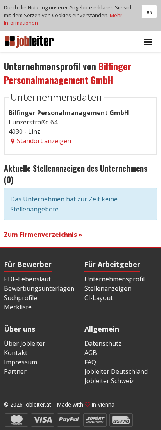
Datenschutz (103, 343)
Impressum (20, 362)
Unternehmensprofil (114, 279)
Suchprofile (20, 297)
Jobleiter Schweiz (109, 381)
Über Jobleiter (24, 343)
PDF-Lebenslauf (27, 279)
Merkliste (18, 307)
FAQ (90, 362)
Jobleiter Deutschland (116, 371)
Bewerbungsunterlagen (39, 288)
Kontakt (15, 352)
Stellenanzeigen (107, 288)
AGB (90, 352)
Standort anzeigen (44, 141)
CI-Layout (98, 297)
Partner (15, 371)
